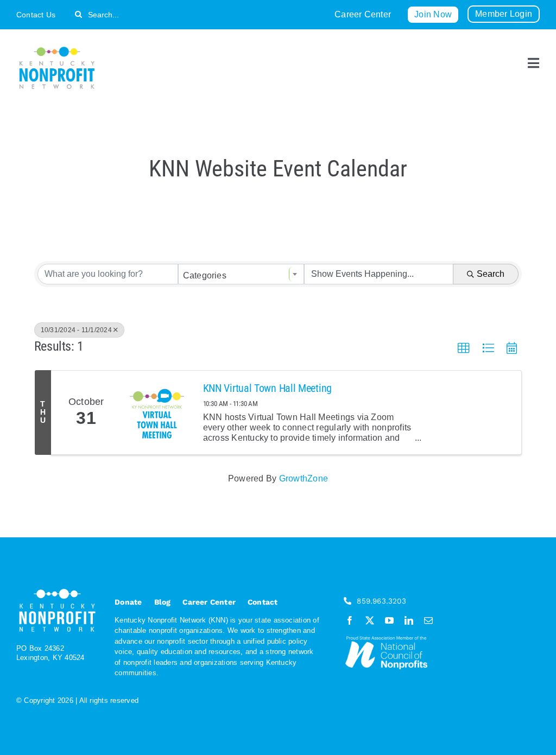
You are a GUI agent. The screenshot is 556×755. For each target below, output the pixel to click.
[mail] (428, 620)
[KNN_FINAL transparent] (57, 48)
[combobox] (241, 274)
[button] (464, 348)
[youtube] (389, 620)
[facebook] (349, 620)
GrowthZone (303, 478)
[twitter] (369, 620)
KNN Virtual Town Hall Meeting (267, 388)
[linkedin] (409, 620)
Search (490, 273)
